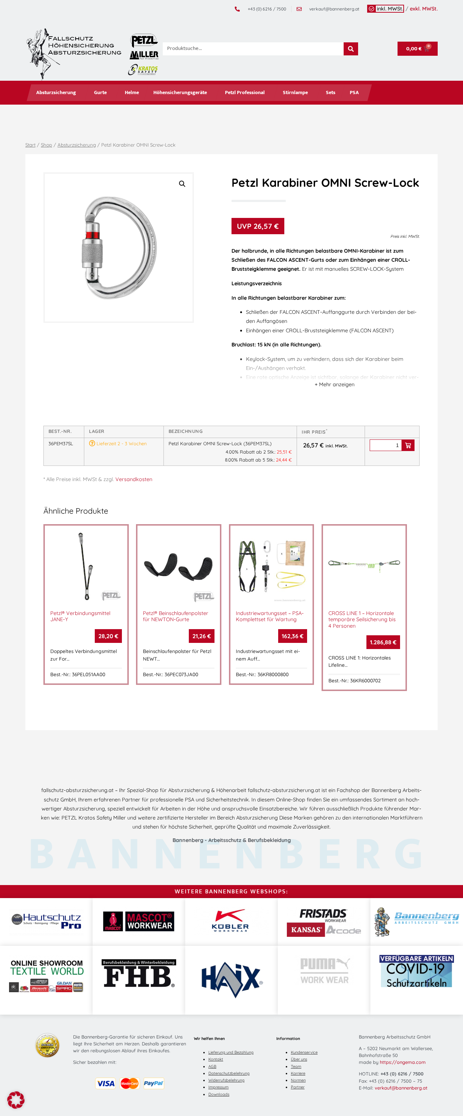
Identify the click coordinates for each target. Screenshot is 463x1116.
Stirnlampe (295, 92)
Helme (132, 92)
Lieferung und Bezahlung (231, 1052)
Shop (46, 145)
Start (30, 145)
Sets (330, 92)
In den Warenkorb (408, 445)
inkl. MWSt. (390, 8)
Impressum (218, 1087)
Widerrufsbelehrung (226, 1080)
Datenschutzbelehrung (229, 1073)
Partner (298, 1087)
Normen (298, 1080)
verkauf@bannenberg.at (401, 1088)
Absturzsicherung (56, 92)
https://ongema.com (403, 1062)
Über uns (299, 1059)
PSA (354, 92)
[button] (182, 183)
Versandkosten (133, 479)
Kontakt (215, 1059)
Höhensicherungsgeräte (180, 92)
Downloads (218, 1094)
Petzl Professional (245, 92)
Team (296, 1066)
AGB (212, 1066)
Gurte (100, 92)
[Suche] (351, 48)
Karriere (298, 1073)
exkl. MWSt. (424, 8)
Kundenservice (304, 1052)
